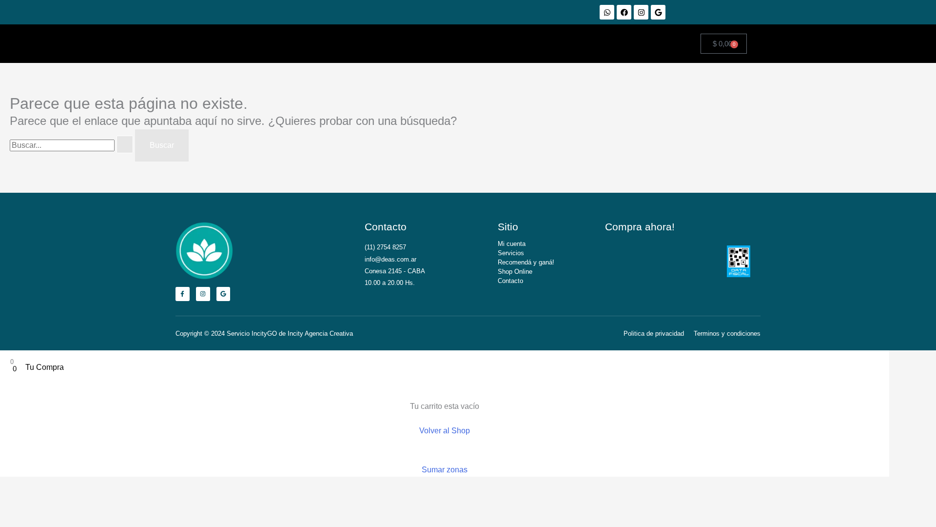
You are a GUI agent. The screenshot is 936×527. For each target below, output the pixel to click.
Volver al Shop (444, 430)
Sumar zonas (445, 470)
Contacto (510, 280)
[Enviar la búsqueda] (125, 144)
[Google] (658, 12)
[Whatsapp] (607, 12)
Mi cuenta (512, 243)
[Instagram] (641, 12)
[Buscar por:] (72, 145)
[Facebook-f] (183, 294)
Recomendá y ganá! (526, 262)
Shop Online (515, 271)
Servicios (511, 253)
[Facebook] (624, 12)
